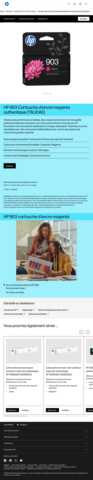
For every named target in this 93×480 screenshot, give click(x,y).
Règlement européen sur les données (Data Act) (44, 469)
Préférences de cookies (57, 465)
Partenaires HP (10, 450)
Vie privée (42, 465)
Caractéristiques (26, 19)
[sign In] (80, 4)
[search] (69, 4)
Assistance (43, 19)
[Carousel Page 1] (42, 93)
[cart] (75, 4)
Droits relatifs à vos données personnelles (18, 467)
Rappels (7, 465)
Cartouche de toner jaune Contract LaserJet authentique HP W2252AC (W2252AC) (22, 371)
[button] (81, 332)
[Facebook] (10, 460)
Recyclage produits (18, 465)
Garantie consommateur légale (14, 469)
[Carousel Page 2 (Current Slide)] (47, 93)
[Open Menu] (86, 4)
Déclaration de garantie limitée (64, 467)
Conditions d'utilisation (44, 467)
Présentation (9, 19)
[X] (16, 460)
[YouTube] (21, 460)
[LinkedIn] (5, 460)
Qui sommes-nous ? (11, 431)
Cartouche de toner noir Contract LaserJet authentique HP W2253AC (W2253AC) (63, 371)
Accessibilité (32, 465)
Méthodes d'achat (11, 437)
